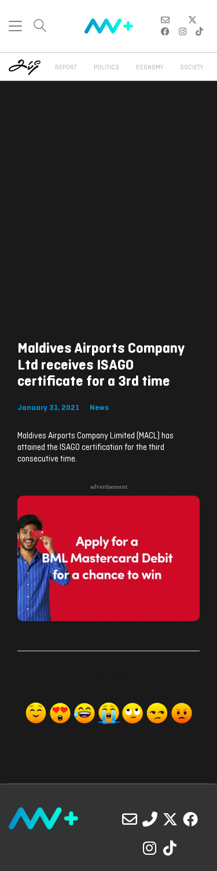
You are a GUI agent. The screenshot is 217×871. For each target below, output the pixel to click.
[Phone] (149, 819)
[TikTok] (170, 847)
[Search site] (40, 27)
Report (66, 67)
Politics (106, 67)
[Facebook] (190, 819)
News (99, 408)
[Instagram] (149, 847)
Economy (149, 67)
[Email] (129, 819)
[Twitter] (170, 819)
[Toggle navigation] (15, 26)
